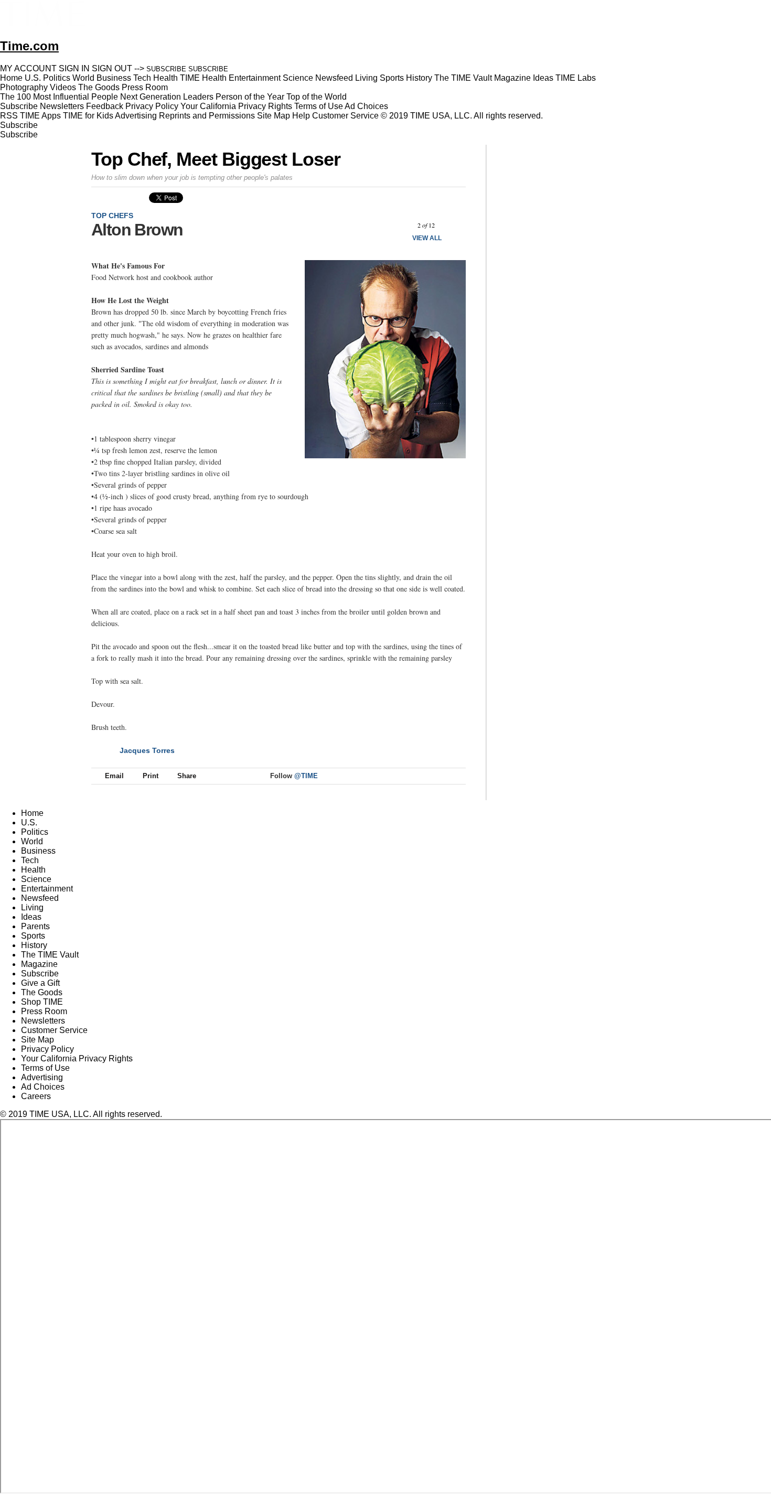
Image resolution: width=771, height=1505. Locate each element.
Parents (35, 926)
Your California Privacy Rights (236, 106)
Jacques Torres (147, 750)
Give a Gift (40, 983)
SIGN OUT (112, 68)
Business (38, 850)
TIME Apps (40, 115)
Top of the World (316, 96)
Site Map (273, 115)
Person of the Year (250, 96)
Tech (30, 860)
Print (150, 776)
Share (186, 776)
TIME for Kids (88, 115)
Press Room (44, 1011)
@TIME (306, 776)
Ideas (31, 916)
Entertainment (47, 888)
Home (32, 813)
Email (114, 776)
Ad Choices (367, 106)
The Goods (41, 992)
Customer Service (345, 115)
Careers (36, 1096)
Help (301, 115)
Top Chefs (112, 215)
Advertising (136, 115)
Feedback (104, 106)
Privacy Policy (151, 106)
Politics (34, 831)
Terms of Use (318, 106)
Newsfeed (40, 898)
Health (33, 869)
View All (427, 238)
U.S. (29, 822)
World (32, 841)
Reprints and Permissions (207, 115)
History (34, 945)
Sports (33, 935)
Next (454, 225)
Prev (398, 225)
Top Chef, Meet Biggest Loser (215, 159)
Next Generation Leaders (166, 96)
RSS (9, 115)
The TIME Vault (50, 954)
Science (36, 879)
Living (32, 907)
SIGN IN (74, 68)
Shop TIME (42, 1001)
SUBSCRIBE (166, 69)
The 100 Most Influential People (59, 96)
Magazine (39, 964)
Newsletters (62, 106)
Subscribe (19, 106)
